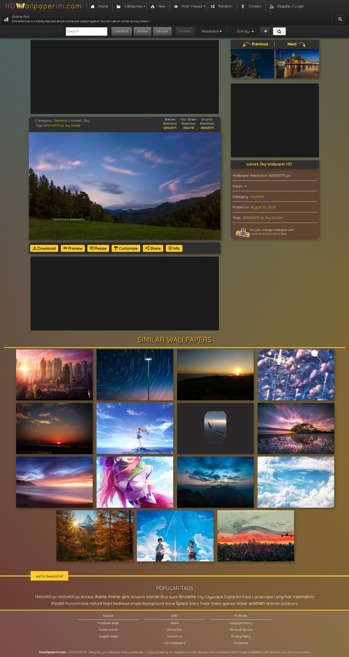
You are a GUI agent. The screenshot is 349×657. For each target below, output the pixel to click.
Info (176, 248)
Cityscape (214, 596)
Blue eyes (169, 596)
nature (96, 603)
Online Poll (174, 629)
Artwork (138, 596)
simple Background (147, 603)
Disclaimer (241, 643)
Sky (67, 125)
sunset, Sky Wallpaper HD (269, 164)
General (121, 31)
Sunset (75, 125)
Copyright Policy (241, 623)
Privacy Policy (241, 636)
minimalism (303, 596)
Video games (223, 603)
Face (246, 596)
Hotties (184, 31)
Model (57, 603)
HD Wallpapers (174, 643)
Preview (74, 248)
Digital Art (232, 596)
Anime (142, 31)
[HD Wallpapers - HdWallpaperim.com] (43, 6)
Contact (256, 652)
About (174, 623)
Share (155, 248)
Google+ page (108, 636)
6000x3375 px (54, 125)
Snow (170, 603)
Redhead (121, 603)
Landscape (262, 596)
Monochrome (77, 603)
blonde (152, 596)
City (200, 596)
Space (182, 603)
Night (107, 603)
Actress (87, 596)
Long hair (283, 596)
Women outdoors (282, 603)
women (257, 603)
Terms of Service (240, 629)
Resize (100, 248)
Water (242, 603)
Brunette (187, 596)
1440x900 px (46, 596)
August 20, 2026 (263, 207)
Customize (128, 248)
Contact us (174, 636)
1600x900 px (69, 596)
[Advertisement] (125, 77)
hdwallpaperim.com (52, 652)
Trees (205, 603)
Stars (194, 603)
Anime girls (119, 596)
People (162, 31)
